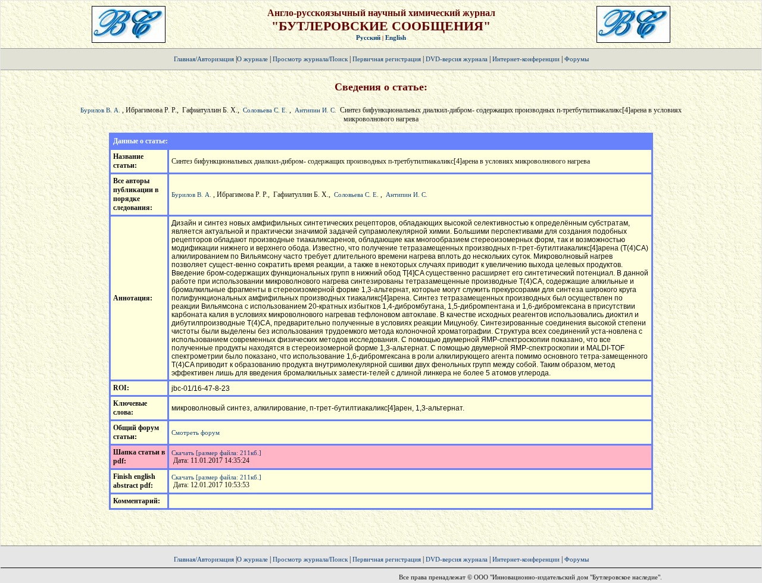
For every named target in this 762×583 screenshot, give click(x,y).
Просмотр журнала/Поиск (310, 58)
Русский (368, 37)
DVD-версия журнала (457, 58)
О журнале (252, 58)
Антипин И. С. (315, 110)
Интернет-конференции (526, 58)
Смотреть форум (195, 432)
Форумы (576, 58)
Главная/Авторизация (204, 58)
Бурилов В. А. (100, 110)
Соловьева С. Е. (265, 110)
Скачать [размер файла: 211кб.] (216, 452)
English (395, 37)
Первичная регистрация (387, 58)
